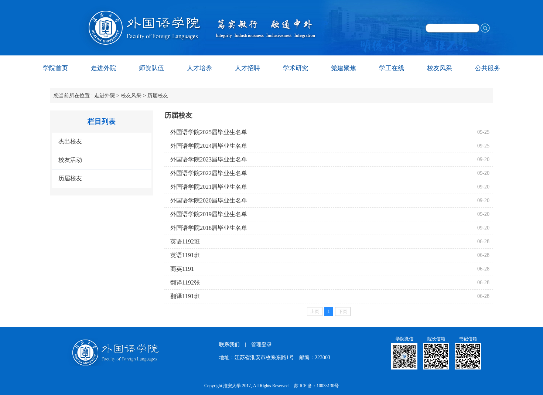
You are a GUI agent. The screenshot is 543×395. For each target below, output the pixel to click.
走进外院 (103, 68)
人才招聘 (247, 68)
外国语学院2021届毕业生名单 (208, 187)
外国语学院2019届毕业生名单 (208, 214)
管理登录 (261, 344)
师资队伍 (151, 68)
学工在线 (391, 68)
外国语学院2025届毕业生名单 (208, 132)
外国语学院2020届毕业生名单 (208, 200)
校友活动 (70, 160)
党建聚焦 (343, 68)
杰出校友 (70, 141)
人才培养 (199, 68)
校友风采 (439, 68)
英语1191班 (185, 255)
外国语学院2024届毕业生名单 (208, 146)
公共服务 (487, 68)
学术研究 (295, 68)
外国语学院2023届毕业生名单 (208, 159)
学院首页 (55, 68)
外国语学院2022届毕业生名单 (208, 173)
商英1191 (182, 269)
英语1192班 (185, 241)
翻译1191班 (185, 296)
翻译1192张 (185, 282)
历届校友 (157, 95)
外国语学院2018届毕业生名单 (208, 228)
